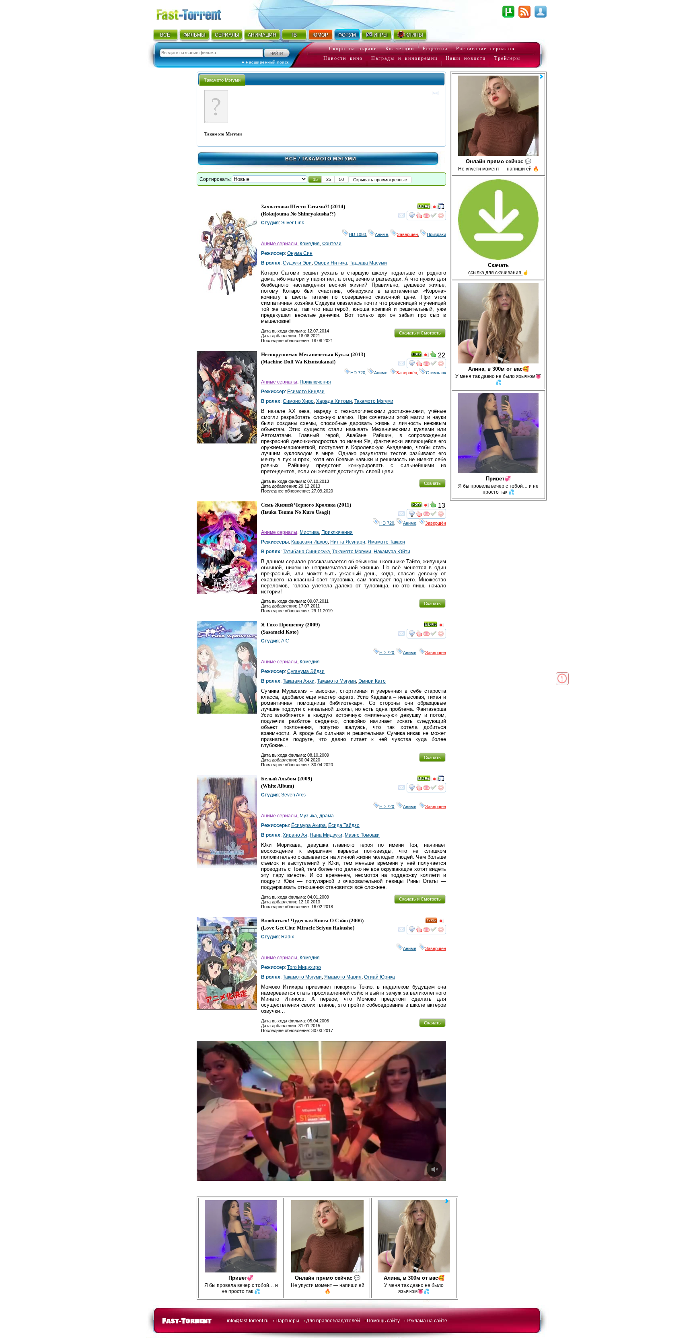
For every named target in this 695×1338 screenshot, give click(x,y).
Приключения (315, 382)
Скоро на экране (353, 48)
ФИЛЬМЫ (194, 35)
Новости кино (343, 58)
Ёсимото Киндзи (306, 391)
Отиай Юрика (379, 977)
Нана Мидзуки (326, 835)
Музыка (308, 816)
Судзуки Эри (297, 263)
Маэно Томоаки (362, 835)
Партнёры (287, 1321)
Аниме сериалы (279, 243)
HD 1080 (357, 234)
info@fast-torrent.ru (248, 1321)
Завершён (407, 234)
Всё (291, 159)
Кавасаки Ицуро (309, 542)
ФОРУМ (347, 35)
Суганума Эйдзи (306, 671)
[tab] (222, 79)
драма (326, 816)
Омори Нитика (330, 263)
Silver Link (292, 223)
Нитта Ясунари (347, 542)
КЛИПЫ (414, 35)
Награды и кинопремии (404, 58)
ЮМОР (320, 35)
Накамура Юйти (392, 551)
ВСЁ (165, 35)
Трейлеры (507, 58)
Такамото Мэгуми (373, 401)
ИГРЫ (381, 35)
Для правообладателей (333, 1321)
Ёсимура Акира (308, 825)
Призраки (436, 234)
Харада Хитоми (334, 401)
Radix (287, 937)
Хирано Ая (295, 835)
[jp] (434, 208)
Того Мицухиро (304, 967)
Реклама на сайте (427, 1321)
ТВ (294, 35)
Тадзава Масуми (368, 263)
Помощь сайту (383, 1321)
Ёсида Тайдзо (344, 825)
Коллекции (399, 48)
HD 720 (357, 372)
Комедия (310, 243)
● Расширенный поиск (265, 62)
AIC (285, 641)
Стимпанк (436, 372)
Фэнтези (331, 243)
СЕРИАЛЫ (227, 35)
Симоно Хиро (298, 401)
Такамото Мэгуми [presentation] (222, 80)
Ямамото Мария (343, 977)
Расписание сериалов (485, 48)
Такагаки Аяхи (299, 681)
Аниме (381, 234)
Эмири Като (372, 681)
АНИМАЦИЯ (262, 35)
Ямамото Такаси (386, 542)
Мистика (309, 532)
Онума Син (300, 253)
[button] (315, 179)
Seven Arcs (293, 795)
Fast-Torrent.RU (196, 13)
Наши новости (466, 58)
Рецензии (435, 48)
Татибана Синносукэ (306, 551)
